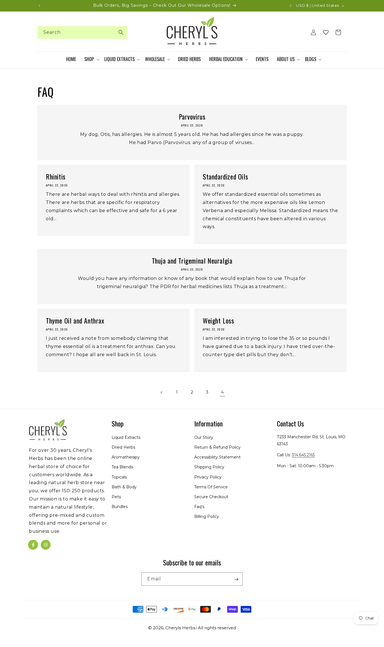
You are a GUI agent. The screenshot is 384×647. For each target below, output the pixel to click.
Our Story (203, 437)
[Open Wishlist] (326, 32)
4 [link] (222, 392)
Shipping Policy (209, 467)
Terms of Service (211, 486)
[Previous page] (161, 392)
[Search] (121, 32)
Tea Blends (122, 467)
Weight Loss (218, 320)
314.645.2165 (303, 455)
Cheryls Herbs (180, 627)
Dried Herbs (123, 447)
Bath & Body (124, 486)
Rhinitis (55, 176)
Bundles (120, 506)
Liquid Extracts (126, 437)
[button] (91, 59)
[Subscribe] (236, 579)
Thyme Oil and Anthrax (75, 320)
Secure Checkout (211, 496)
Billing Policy (206, 516)
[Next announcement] (290, 5)
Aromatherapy (126, 457)
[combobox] (82, 32)
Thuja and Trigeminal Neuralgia (192, 260)
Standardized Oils (225, 176)
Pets (116, 496)
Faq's (199, 506)
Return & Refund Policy (217, 447)
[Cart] (338, 32)
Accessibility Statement (217, 457)
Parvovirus (192, 116)
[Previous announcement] (39, 5)
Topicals (119, 477)
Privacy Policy (208, 477)
